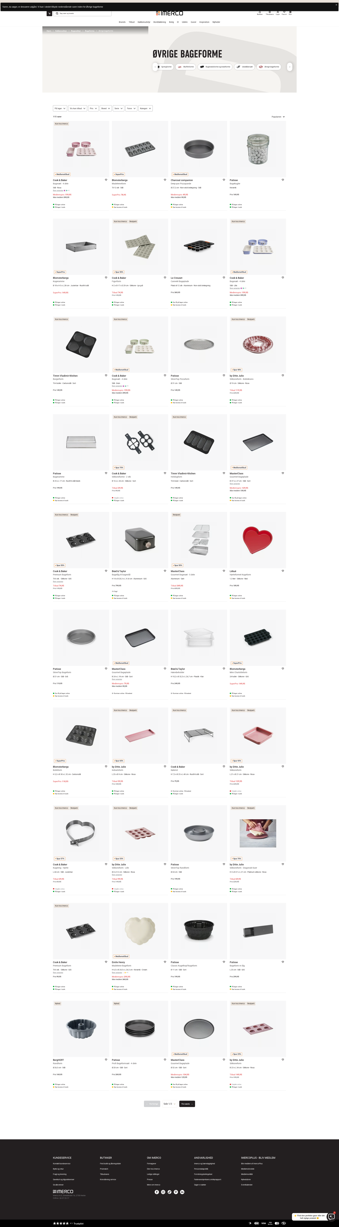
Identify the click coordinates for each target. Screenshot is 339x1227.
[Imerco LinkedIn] (182, 1192)
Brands (122, 22)
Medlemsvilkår (247, 1174)
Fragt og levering (59, 1174)
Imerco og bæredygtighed (204, 1163)
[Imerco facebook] (157, 1192)
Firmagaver (151, 1163)
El (178, 22)
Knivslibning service (108, 1179)
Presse (150, 1179)
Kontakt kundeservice (61, 1163)
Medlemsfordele (247, 1169)
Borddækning (159, 22)
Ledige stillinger (153, 1174)
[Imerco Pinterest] (176, 1192)
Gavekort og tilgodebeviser (63, 1179)
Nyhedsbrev (246, 1179)
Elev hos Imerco (153, 1169)
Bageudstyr (76, 31)
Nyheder (216, 22)
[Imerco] (92, 1191)
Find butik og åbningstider (110, 1163)
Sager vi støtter (200, 1185)
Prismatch (104, 1169)
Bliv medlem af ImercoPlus (252, 1163)
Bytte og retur (58, 1169)
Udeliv (185, 22)
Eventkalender (247, 1185)
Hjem (49, 31)
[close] (336, 5)
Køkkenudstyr (144, 22)
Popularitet (276, 116)
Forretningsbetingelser (203, 1174)
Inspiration (204, 22)
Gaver (193, 22)
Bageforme (89, 31)
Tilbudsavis (104, 1174)
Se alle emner (58, 1185)
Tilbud (132, 22)
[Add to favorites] (106, 179)
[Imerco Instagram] (163, 1192)
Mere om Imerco (153, 1185)
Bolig (171, 22)
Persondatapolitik (201, 1169)
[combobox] (169, 1104)
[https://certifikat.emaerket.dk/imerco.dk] (283, 1223)
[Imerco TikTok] (169, 1192)
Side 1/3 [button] (168, 1103)
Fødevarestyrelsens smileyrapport (207, 1179)
